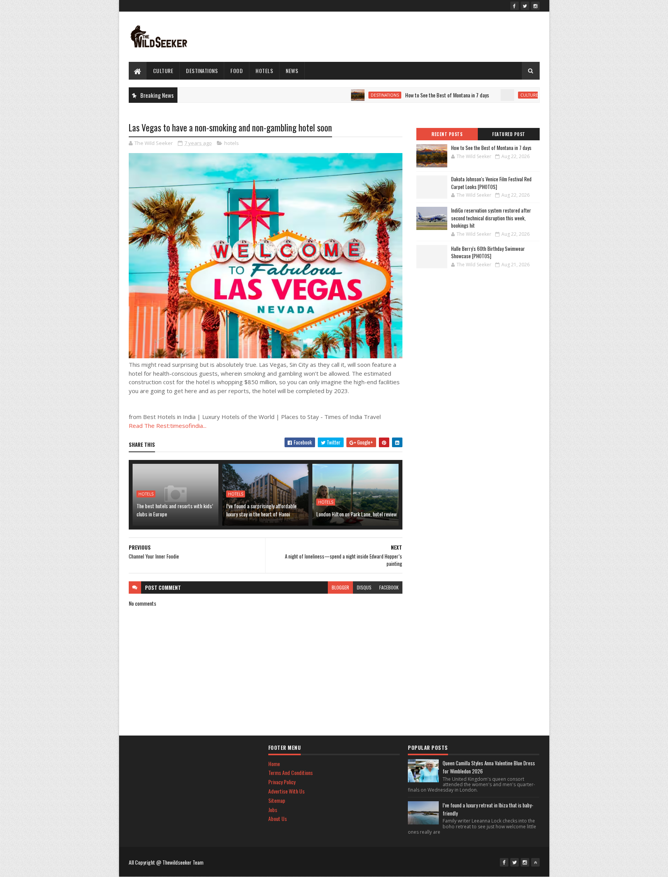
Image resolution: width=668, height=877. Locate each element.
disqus (364, 587)
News (292, 70)
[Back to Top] (535, 862)
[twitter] (525, 6)
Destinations (202, 70)
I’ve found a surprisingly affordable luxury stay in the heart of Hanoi (261, 510)
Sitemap (276, 800)
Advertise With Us (286, 791)
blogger (340, 587)
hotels (264, 70)
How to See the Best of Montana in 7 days (425, 95)
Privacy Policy (281, 782)
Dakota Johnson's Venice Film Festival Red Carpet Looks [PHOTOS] (491, 183)
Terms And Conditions (290, 772)
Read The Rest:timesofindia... (167, 425)
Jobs (272, 809)
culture (163, 70)
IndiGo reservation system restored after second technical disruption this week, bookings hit (491, 217)
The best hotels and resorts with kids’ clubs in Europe (174, 510)
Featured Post (508, 134)
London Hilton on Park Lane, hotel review (356, 514)
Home (274, 763)
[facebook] (514, 6)
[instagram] (535, 6)
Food (236, 70)
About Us (277, 818)
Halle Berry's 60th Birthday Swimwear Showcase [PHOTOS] (488, 252)
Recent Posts (446, 134)
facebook (389, 587)
